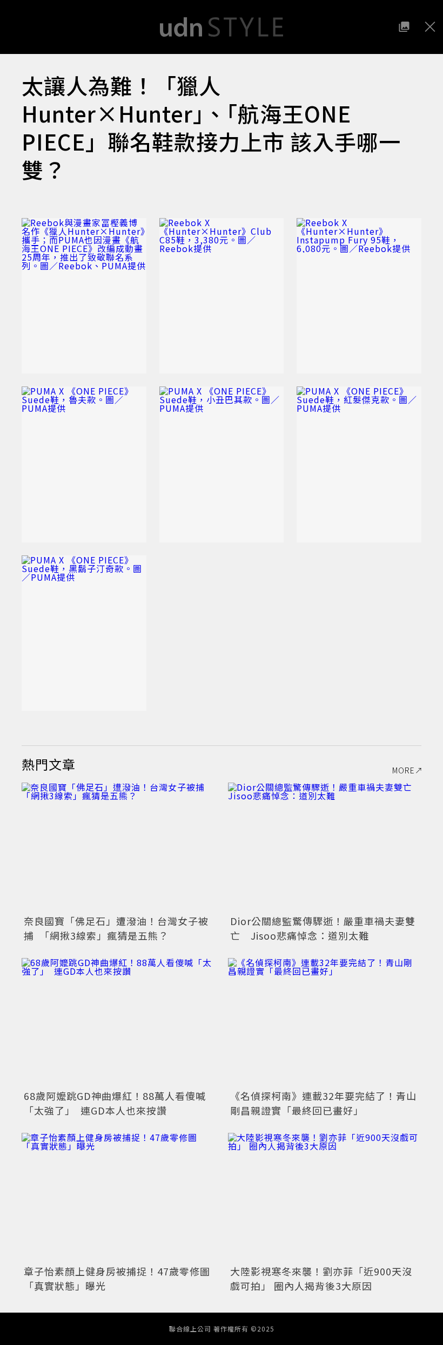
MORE (403, 770)
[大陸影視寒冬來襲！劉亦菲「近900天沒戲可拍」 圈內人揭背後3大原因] (324, 1197)
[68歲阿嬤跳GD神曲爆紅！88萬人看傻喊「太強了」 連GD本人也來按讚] (118, 1022)
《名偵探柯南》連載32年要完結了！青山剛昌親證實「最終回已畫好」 (323, 1103)
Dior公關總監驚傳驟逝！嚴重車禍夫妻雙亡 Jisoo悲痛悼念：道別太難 (322, 928)
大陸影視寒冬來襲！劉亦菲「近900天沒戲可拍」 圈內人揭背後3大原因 (321, 1278)
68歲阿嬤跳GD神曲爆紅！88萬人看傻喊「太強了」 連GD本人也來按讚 (115, 1103)
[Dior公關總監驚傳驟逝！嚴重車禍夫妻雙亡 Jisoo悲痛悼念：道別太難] (324, 847)
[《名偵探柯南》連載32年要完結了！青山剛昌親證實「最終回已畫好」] (324, 1022)
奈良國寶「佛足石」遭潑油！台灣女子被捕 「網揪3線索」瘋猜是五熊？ (116, 928)
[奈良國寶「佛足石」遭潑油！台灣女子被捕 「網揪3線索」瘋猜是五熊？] (118, 847)
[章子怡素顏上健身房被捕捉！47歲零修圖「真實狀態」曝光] (118, 1197)
